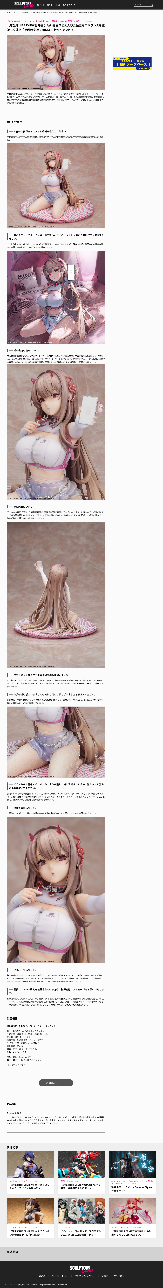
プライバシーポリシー (60, 1276)
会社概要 (41, 1276)
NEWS (57, 5)
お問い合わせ (119, 1276)
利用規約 (104, 1276)
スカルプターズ (69, 5)
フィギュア (30, 21)
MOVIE (49, 5)
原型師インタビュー (74, 21)
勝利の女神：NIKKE (43, 21)
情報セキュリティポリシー (85, 1276)
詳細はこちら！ (54, 1082)
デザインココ (12, 21)
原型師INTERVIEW (59, 21)
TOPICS (40, 5)
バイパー (21, 21)
